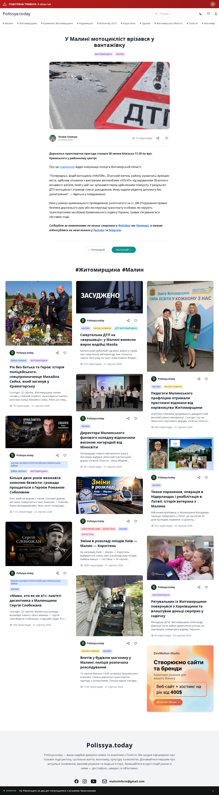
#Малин (133, 270)
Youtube (98, 230)
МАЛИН (120, 54)
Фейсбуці (124, 225)
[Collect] (167, 138)
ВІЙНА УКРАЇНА (18, 360)
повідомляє (67, 167)
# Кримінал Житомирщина (57, 23)
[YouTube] (93, 781)
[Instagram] (85, 781)
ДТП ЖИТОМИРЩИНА (126, 328)
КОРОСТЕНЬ (88, 534)
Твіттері (142, 225)
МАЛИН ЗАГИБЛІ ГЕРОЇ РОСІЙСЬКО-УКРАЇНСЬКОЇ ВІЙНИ (35, 464)
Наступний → (124, 249)
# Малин (8, 23)
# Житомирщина (27, 23)
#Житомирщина (97, 270)
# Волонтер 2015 (107, 23)
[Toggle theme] (201, 14)
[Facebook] (76, 781)
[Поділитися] (158, 138)
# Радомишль (85, 23)
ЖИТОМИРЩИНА (103, 54)
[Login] (216, 14)
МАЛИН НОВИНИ (102, 328)
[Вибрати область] (213, 4)
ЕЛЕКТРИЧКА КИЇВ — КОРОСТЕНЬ (98, 528)
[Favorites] (208, 14)
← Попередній (96, 249)
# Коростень (128, 23)
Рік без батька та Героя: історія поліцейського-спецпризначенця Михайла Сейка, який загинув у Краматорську (85, 790)
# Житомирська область (168, 23)
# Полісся (192, 23)
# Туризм (145, 23)
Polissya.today (16, 13)
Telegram (114, 230)
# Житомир (208, 23)
